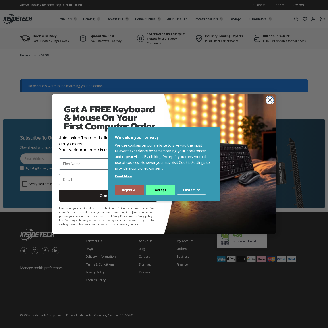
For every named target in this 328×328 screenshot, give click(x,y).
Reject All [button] (129, 189)
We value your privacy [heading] (137, 137)
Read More (123, 176)
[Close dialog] (270, 100)
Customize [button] (191, 189)
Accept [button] (160, 189)
